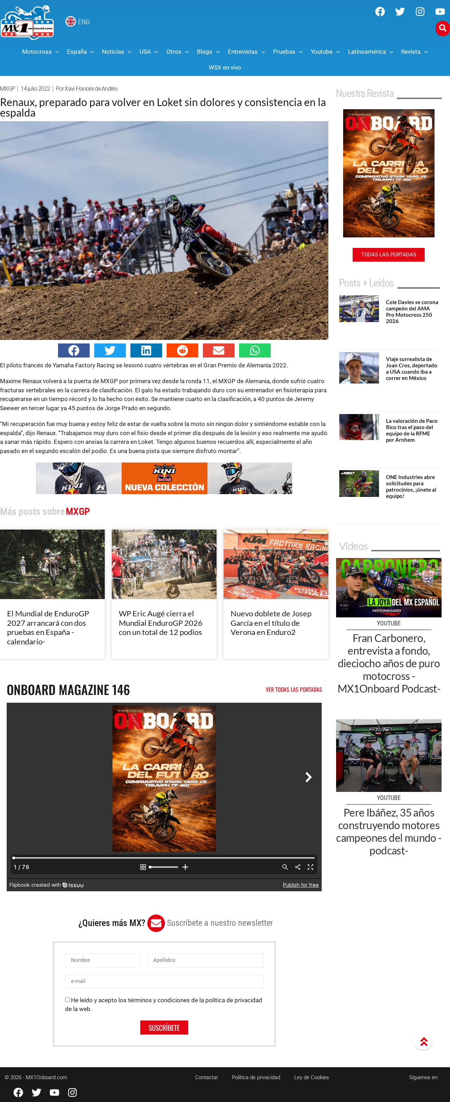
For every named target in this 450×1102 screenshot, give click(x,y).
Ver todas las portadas (294, 689)
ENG (84, 22)
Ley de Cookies (311, 1077)
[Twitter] (400, 11)
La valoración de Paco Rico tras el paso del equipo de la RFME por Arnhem (412, 430)
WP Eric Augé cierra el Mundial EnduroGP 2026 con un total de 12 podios (160, 623)
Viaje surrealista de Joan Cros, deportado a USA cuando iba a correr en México (411, 368)
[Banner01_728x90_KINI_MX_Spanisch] (164, 492)
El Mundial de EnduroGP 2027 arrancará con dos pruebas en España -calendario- (48, 627)
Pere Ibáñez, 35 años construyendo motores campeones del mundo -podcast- (388, 831)
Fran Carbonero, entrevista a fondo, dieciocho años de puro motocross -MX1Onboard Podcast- (389, 663)
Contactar (206, 1077)
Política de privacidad (256, 1077)
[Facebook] (380, 11)
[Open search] (443, 28)
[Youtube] (440, 11)
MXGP (7, 88)
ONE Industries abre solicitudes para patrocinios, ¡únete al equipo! (411, 486)
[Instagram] (420, 11)
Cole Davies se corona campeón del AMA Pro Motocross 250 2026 (412, 311)
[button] (74, 350)
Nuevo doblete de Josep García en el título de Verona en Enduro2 (271, 623)
